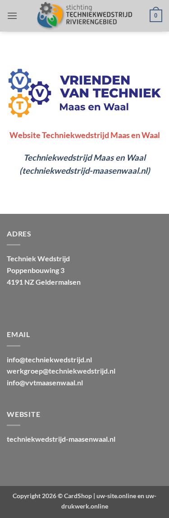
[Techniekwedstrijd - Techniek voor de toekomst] (83, 16)
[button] (12, 16)
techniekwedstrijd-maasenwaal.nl (61, 439)
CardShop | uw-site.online (100, 496)
